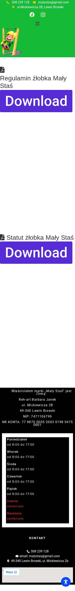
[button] (37, 23)
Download (36, 101)
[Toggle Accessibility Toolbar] (66, 582)
